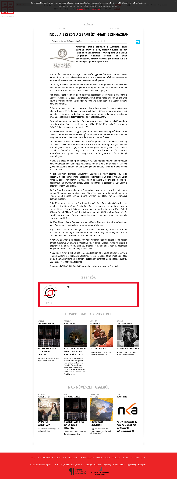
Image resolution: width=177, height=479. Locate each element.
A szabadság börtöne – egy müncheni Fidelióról (48, 351)
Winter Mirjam (69, 323)
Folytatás (81, 9)
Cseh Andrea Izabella (46, 323)
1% (38, 458)
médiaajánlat (74, 458)
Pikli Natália (95, 323)
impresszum (88, 458)
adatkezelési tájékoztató (134, 458)
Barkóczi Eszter (44, 397)
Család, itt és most (99, 348)
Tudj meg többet (94, 9)
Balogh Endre (122, 397)
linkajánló (46, 458)
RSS (33, 458)
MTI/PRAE (62, 28)
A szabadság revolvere (128, 348)
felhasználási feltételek (108, 458)
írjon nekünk (60, 458)
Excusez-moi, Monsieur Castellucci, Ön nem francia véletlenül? (75, 351)
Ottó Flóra (94, 397)
